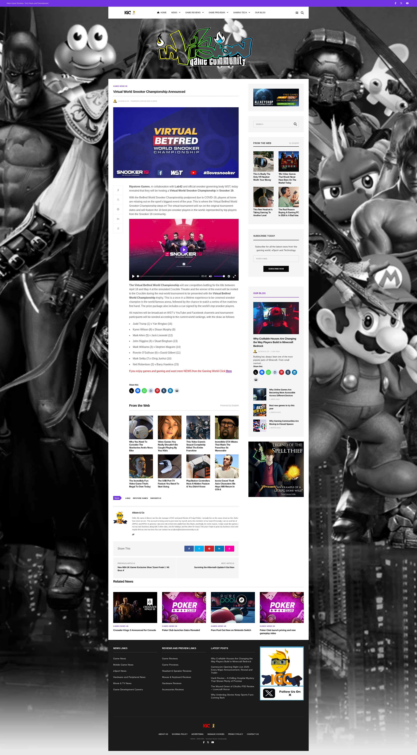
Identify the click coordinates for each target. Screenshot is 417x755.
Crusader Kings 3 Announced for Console (134, 630)
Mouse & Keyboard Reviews (176, 677)
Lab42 (127, 498)
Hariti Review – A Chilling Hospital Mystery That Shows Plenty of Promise (232, 679)
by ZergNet (294, 143)
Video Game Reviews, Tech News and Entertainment (27, 3)
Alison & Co (123, 101)
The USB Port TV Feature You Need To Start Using (168, 483)
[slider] (168, 276)
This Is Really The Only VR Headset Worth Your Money (262, 177)
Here (229, 371)
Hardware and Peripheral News (129, 677)
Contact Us (253, 734)
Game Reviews (193, 12)
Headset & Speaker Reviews (176, 671)
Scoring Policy (179, 734)
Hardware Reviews (171, 683)
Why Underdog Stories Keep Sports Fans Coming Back (232, 696)
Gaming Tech (240, 12)
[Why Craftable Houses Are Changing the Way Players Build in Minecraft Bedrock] (276, 318)
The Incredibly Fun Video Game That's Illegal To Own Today (140, 483)
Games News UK (120, 86)
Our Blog (260, 12)
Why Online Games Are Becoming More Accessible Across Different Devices (282, 392)
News (174, 12)
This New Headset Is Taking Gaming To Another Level (263, 212)
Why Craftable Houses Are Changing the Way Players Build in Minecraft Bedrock (274, 342)
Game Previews (217, 12)
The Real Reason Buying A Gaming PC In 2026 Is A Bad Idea (289, 212)
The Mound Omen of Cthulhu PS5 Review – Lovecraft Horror (232, 688)
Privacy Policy (235, 734)
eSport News (119, 671)
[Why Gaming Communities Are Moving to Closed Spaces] (259, 426)
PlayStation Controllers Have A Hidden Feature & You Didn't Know (198, 483)
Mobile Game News (123, 664)
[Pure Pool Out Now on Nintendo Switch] (233, 607)
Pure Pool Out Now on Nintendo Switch (231, 630)
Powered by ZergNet (229, 405)
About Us (163, 734)
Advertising (197, 734)
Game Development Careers (128, 689)
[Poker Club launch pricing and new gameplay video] (282, 607)
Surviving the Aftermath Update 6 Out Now (214, 567)
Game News (119, 658)
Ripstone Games (140, 498)
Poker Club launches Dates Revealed (181, 630)
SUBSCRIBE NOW (276, 269)
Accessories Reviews (173, 689)
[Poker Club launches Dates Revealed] (184, 607)
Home (163, 12)
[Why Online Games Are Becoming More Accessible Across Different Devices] (259, 394)
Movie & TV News (122, 683)
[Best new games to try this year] (259, 410)
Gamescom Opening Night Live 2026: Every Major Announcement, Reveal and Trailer (231, 670)
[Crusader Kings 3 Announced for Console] (135, 607)
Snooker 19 (155, 498)
